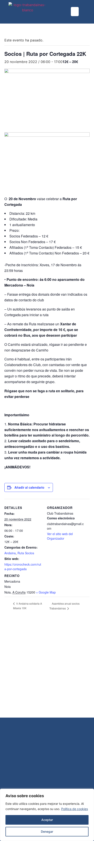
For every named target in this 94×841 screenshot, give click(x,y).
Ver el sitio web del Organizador (60, 536)
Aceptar (47, 820)
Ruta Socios (25, 553)
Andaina (10, 553)
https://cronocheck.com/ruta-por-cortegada (22, 566)
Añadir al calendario (29, 487)
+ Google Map (46, 592)
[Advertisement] (47, 668)
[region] (47, 815)
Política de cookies (74, 809)
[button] (75, 11)
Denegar (47, 831)
